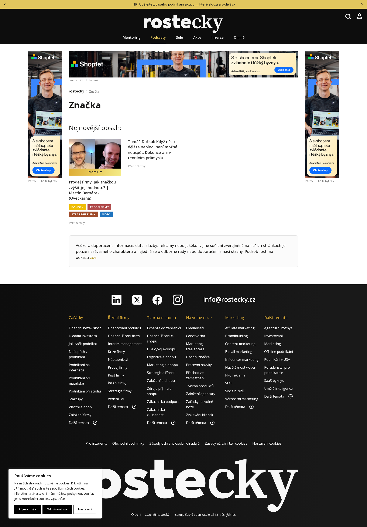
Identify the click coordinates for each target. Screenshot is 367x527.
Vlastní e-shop (80, 407)
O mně (239, 37)
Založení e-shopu (161, 380)
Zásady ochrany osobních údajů (174, 443)
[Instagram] (178, 300)
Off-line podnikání (278, 351)
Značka (94, 91)
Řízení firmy (117, 383)
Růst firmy (116, 375)
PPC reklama (235, 375)
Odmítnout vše (57, 509)
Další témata (79, 422)
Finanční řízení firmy (124, 336)
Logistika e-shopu (161, 357)
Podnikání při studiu (85, 391)
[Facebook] (157, 300)
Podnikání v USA (277, 359)
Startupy (76, 399)
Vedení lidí (116, 399)
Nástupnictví (118, 359)
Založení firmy (80, 414)
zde (93, 257)
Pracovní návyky (199, 364)
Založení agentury (200, 393)
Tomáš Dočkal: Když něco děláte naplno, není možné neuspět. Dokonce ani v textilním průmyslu (152, 149)
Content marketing (240, 343)
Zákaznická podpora (163, 401)
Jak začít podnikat (83, 343)
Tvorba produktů (200, 386)
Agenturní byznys (278, 328)
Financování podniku (124, 328)
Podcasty (158, 37)
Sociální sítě (234, 391)
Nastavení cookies (266, 443)
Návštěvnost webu (240, 367)
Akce (197, 37)
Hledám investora (83, 336)
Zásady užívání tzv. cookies (226, 443)
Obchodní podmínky (128, 443)
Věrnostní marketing (241, 399)
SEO (228, 383)
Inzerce (218, 37)
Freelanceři (195, 328)
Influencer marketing (242, 359)
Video (106, 214)
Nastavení (85, 509)
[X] (137, 300)
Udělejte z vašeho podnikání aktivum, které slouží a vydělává (187, 4)
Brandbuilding (236, 336)
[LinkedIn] (117, 300)
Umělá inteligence (278, 388)
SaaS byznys (274, 380)
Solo (179, 37)
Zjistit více (58, 499)
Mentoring (131, 37)
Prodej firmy (99, 207)
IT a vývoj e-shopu (161, 349)
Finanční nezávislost (85, 328)
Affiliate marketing (240, 328)
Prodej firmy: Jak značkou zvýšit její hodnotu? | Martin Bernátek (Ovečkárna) (92, 190)
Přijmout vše (27, 509)
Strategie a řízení (160, 372)
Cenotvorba (195, 336)
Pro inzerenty (96, 443)
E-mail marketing (238, 351)
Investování (273, 336)
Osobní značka (198, 357)
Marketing (272, 343)
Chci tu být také (49, 181)
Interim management (125, 343)
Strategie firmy (83, 214)
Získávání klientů (199, 414)
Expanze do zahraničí (164, 328)
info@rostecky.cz (229, 299)
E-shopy (77, 207)
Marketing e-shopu (162, 364)
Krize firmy (116, 351)
